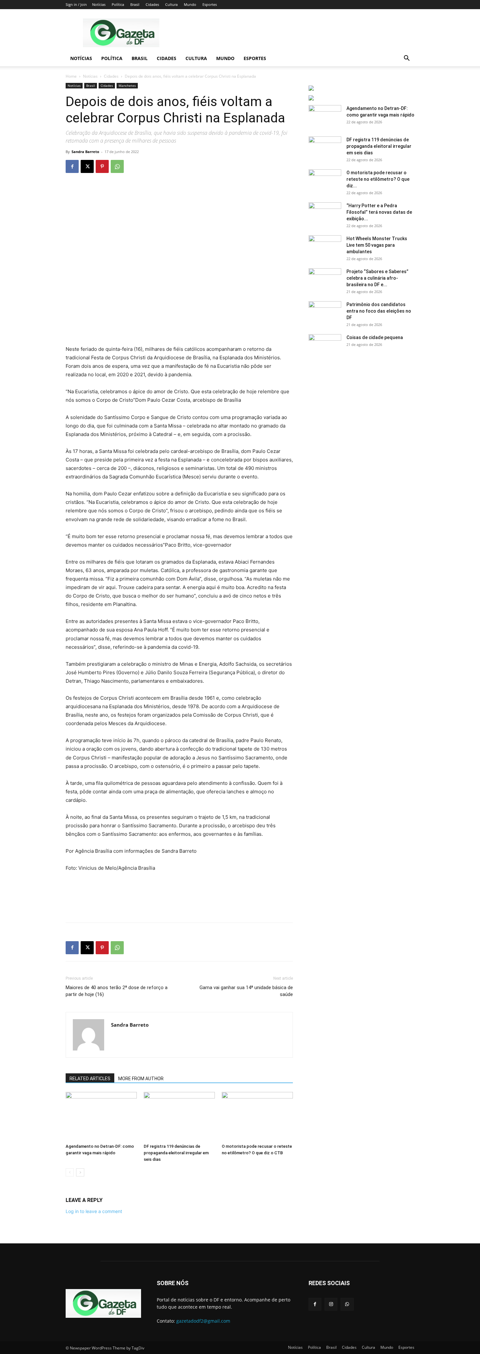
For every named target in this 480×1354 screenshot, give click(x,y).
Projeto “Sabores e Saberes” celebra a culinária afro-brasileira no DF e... (377, 278)
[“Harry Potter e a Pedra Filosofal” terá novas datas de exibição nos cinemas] (325, 213)
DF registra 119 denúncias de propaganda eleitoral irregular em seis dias (176, 1153)
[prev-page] (70, 1172)
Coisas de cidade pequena (374, 337)
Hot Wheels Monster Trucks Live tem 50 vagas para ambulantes (376, 245)
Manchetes (127, 85)
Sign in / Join (76, 4)
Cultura (171, 4)
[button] (406, 59)
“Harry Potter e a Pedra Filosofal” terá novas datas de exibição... (379, 212)
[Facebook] (72, 166)
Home (71, 76)
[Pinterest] (102, 166)
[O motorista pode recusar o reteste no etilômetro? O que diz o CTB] (257, 1116)
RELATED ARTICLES (90, 1078)
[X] (87, 166)
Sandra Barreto (85, 151)
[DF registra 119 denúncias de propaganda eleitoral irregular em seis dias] (179, 1116)
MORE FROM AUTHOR (141, 1078)
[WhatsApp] (117, 166)
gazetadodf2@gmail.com (203, 1321)
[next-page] (80, 1172)
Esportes (209, 4)
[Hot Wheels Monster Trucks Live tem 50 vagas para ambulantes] (325, 246)
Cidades (152, 4)
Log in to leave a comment (94, 1211)
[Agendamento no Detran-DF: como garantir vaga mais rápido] (101, 1116)
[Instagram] (331, 1304)
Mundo (190, 4)
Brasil (134, 4)
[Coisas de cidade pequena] (325, 345)
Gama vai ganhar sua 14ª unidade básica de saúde (246, 991)
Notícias (98, 4)
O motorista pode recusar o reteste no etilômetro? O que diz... (377, 179)
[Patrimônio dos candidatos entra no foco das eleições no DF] (325, 312)
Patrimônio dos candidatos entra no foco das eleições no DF (378, 311)
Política (118, 4)
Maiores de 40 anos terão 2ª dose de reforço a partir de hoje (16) (117, 991)
